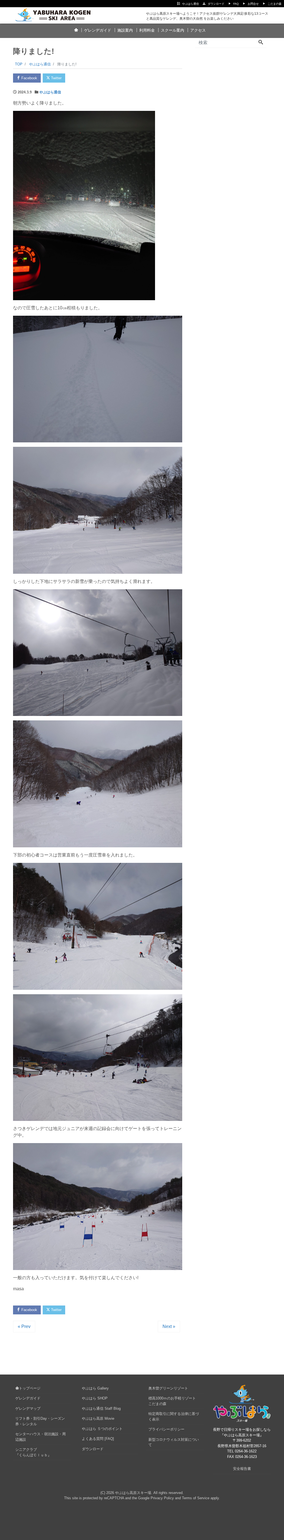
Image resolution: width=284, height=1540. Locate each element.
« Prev (24, 1326)
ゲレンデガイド (97, 30)
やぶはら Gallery (95, 1388)
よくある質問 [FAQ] (98, 1439)
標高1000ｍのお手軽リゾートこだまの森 (172, 1401)
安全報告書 (242, 1469)
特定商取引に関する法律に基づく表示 (173, 1416)
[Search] (260, 43)
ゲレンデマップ (27, 1408)
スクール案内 (172, 30)
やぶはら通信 (190, 3)
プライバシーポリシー (166, 1429)
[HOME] (76, 30)
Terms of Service (195, 1498)
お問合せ (253, 3)
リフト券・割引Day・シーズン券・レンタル (40, 1421)
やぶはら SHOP (95, 1398)
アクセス (198, 30)
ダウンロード (216, 3)
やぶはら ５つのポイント (102, 1429)
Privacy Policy (162, 1498)
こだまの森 (275, 3)
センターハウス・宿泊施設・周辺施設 (40, 1437)
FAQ (236, 3)
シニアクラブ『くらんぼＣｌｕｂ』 (33, 1452)
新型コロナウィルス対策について (173, 1442)
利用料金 (147, 30)
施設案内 (125, 30)
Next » (169, 1326)
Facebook (28, 78)
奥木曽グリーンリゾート (168, 1388)
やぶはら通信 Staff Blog (101, 1408)
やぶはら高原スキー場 (133, 1493)
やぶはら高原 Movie (98, 1418)
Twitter (56, 78)
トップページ (29, 1388)
